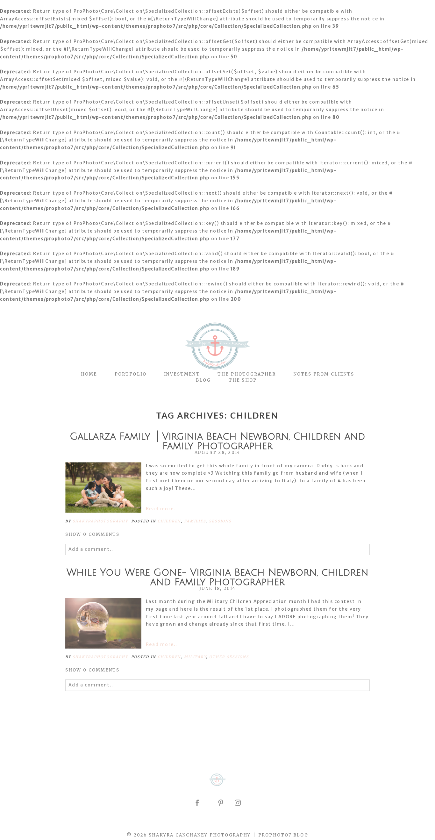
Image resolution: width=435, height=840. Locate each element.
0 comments (92, 534)
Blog (203, 380)
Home (89, 374)
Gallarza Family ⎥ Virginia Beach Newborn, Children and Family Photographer (217, 441)
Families (195, 521)
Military (195, 657)
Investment (182, 374)
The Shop (243, 380)
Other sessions (229, 657)
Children (169, 521)
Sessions (220, 521)
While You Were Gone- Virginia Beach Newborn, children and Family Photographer (217, 577)
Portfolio (130, 374)
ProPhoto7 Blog (283, 835)
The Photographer (247, 374)
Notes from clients (324, 374)
